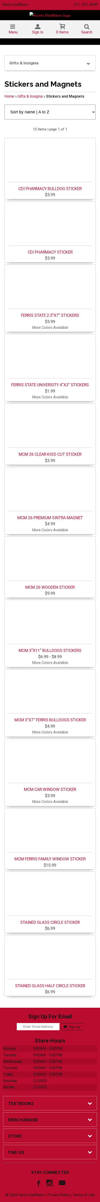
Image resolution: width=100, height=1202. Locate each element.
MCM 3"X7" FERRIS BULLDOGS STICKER (50, 720)
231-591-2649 (86, 4)
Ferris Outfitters (15, 4)
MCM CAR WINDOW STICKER (50, 789)
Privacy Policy (58, 1195)
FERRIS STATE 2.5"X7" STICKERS (50, 315)
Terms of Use (84, 1195)
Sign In (37, 32)
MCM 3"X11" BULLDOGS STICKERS (50, 650)
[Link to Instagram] (50, 1184)
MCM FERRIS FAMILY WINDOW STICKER (50, 859)
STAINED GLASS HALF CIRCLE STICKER (50, 986)
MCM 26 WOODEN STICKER (50, 587)
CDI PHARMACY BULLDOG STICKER (50, 188)
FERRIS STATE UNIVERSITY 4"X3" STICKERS (50, 385)
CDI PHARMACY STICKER (50, 252)
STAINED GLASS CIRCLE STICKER (50, 922)
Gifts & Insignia (30, 96)
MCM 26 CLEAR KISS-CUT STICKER (50, 454)
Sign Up (74, 1027)
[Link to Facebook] (38, 1184)
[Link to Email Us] (62, 1184)
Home (9, 96)
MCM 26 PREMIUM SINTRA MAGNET (50, 517)
